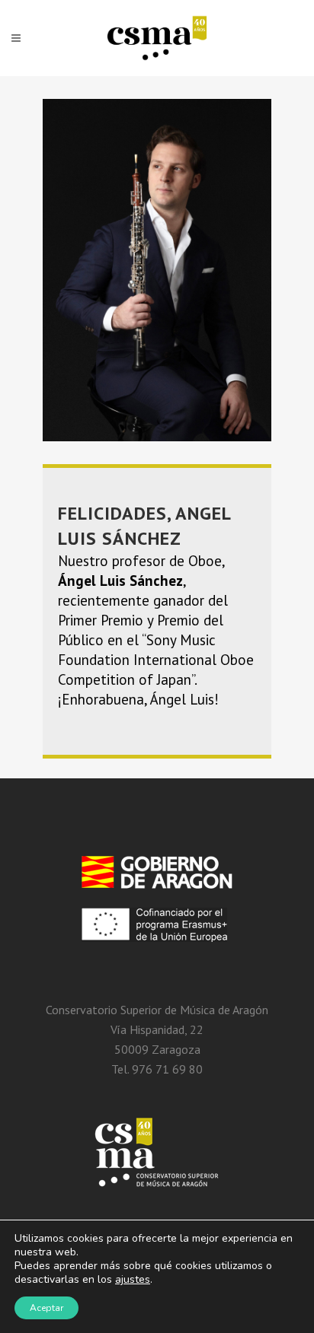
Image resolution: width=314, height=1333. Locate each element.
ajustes (132, 1280)
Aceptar (46, 1308)
